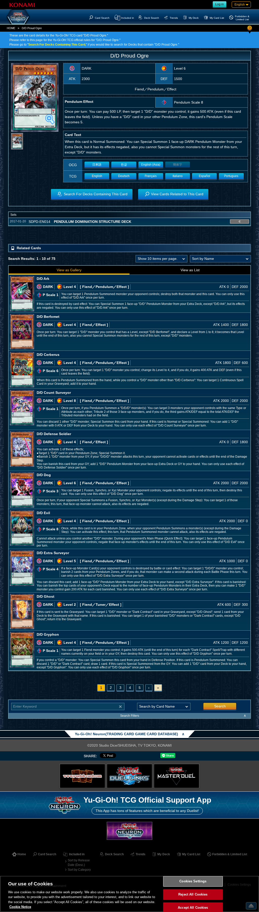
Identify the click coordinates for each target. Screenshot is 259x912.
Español (204, 176)
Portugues (231, 176)
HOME (11, 28)
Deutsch (124, 176)
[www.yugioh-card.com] (82, 776)
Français (151, 176)
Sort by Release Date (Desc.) (79, 863)
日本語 (96, 164)
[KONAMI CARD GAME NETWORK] (129, 831)
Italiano (177, 176)
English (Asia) (150, 164)
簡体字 (177, 164)
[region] (129, 894)
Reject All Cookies (192, 894)
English (97, 176)
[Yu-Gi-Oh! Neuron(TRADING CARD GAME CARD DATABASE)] (18, 16)
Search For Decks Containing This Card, (57, 44)
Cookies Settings (192, 881)
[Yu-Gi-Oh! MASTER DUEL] (176, 776)
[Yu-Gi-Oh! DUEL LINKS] (129, 776)
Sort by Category (79, 869)
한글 (124, 164)
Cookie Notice (20, 907)
